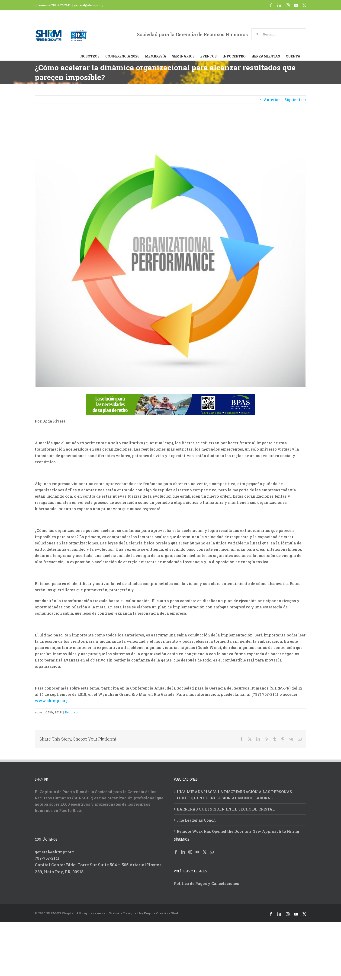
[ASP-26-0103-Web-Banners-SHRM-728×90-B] (170, 397)
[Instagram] (190, 852)
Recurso (71, 712)
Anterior (272, 99)
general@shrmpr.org (88, 5)
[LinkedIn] (183, 852)
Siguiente (293, 99)
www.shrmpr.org (51, 700)
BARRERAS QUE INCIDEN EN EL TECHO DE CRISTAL (226, 809)
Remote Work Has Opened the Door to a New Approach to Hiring (238, 831)
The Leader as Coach (196, 820)
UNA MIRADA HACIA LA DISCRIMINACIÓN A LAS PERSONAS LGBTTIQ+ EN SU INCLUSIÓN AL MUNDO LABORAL (234, 794)
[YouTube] (197, 852)
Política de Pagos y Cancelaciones (206, 883)
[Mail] (212, 852)
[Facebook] (176, 852)
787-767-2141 (47, 858)
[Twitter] (204, 852)
